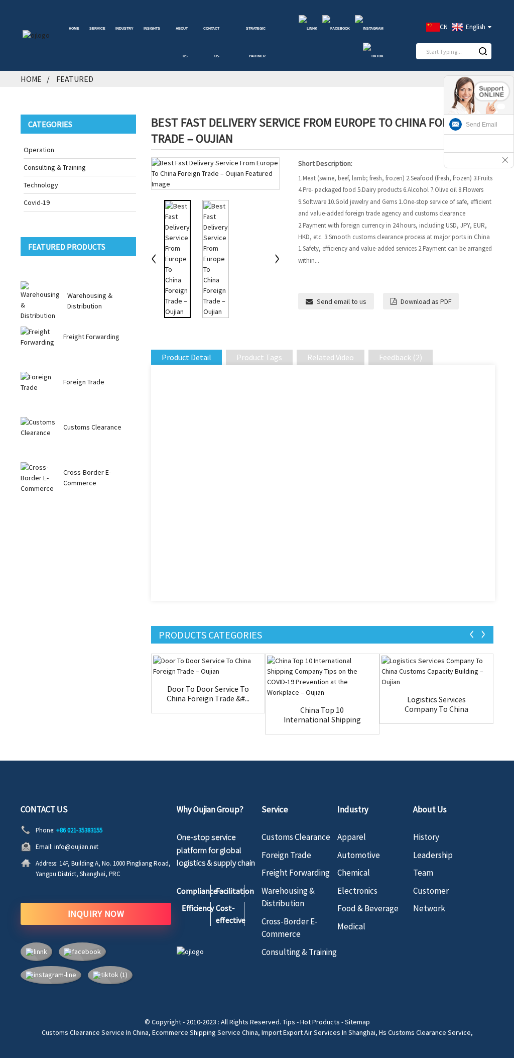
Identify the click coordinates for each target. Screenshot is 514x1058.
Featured (74, 79)
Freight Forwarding (91, 336)
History (426, 836)
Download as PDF (426, 301)
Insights (152, 29)
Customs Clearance (92, 427)
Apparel (351, 836)
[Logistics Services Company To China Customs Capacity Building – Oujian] (436, 671)
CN (444, 26)
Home (74, 29)
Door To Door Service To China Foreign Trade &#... (208, 693)
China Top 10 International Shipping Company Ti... (322, 714)
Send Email (481, 124)
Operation (39, 149)
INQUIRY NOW (96, 913)
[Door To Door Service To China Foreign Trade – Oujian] (208, 666)
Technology (41, 184)
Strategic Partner (256, 42)
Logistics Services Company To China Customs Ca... (436, 704)
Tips (289, 1021)
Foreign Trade (83, 381)
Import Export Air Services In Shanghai (318, 1032)
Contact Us (211, 42)
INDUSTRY (124, 29)
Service (97, 29)
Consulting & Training (55, 167)
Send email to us (341, 301)
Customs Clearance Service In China (95, 1032)
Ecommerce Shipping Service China (205, 1032)
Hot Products (320, 1021)
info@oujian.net (76, 846)
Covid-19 (37, 202)
